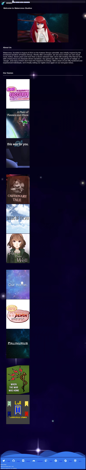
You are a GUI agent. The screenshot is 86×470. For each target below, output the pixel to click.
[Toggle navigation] (13, 1)
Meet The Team (26, 2)
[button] (5, 461)
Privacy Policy (3, 464)
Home (14, 2)
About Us (17, 2)
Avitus (21, 2)
